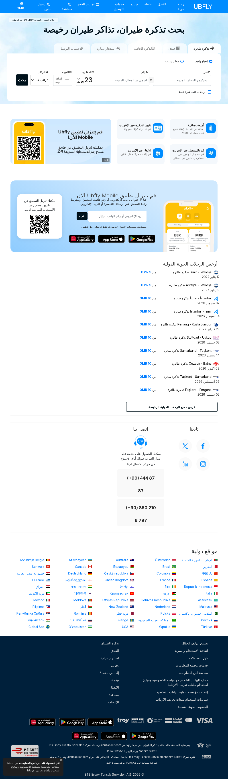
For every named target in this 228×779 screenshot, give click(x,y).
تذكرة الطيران (110, 643)
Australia (122, 560)
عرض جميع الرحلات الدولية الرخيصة (172, 407)
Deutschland (77, 573)
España (207, 580)
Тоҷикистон (35, 620)
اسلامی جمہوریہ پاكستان (196, 613)
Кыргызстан (119, 593)
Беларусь (121, 566)
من (205, 72)
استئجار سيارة (110, 658)
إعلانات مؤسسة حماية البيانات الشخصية (182, 692)
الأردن (167, 593)
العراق (40, 587)
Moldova (80, 600)
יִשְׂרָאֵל (124, 587)
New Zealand (119, 607)
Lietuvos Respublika (156, 600)
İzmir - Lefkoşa (192, 272)
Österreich (163, 560)
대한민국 (80, 593)
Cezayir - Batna (192, 363)
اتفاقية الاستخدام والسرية (191, 650)
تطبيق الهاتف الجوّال (195, 643)
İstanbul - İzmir (192, 311)
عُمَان (83, 607)
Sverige (123, 620)
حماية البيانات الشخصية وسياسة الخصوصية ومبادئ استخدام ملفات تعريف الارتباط (175, 682)
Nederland (163, 607)
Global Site (36, 627)
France (165, 580)
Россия (207, 620)
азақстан (205, 600)
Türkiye (207, 627)
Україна (165, 627)
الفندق (162, 4)
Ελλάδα (38, 580)
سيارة (134, 4)
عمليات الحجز (86, 4)
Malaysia (206, 607)
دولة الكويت (37, 593)
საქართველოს (76, 580)
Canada (81, 566)
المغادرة (87, 72)
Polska (166, 613)
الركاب (41, 72)
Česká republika (116, 573)
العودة (65, 72)
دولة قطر (122, 613)
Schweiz (38, 566)
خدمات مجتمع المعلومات (192, 665)
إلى (143, 72)
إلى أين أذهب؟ (109, 673)
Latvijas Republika (115, 600)
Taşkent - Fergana (190, 390)
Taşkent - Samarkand (187, 376)
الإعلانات (113, 702)
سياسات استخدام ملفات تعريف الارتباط (182, 699)
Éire (168, 587)
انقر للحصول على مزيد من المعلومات (39, 763)
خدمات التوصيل (119, 6)
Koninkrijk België (32, 560)
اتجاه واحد (201, 61)
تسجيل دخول (44, 6)
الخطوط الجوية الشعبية (193, 707)
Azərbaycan (78, 560)
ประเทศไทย (78, 620)
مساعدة (67, 9)
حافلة (148, 4)
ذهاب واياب (172, 61)
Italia (209, 593)
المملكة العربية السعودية (154, 620)
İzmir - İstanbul (192, 298)
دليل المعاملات (198, 658)
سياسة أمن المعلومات (193, 673)
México (39, 600)
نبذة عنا (114, 680)
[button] (18, 6)
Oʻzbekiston (78, 627)
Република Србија (30, 613)
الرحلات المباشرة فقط (192, 92)
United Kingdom (117, 580)
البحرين (207, 566)
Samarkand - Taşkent (187, 350)
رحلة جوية (181, 6)
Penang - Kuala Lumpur (186, 324)
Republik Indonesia (198, 587)
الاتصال (114, 687)
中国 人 (207, 573)
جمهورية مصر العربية (31, 573)
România (80, 613)
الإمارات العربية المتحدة (197, 560)
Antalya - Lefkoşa (190, 285)
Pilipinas (39, 607)
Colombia (164, 573)
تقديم (82, 216)
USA (125, 627)
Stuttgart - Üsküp (191, 337)
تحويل (115, 665)
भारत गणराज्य (79, 587)
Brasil (167, 566)
